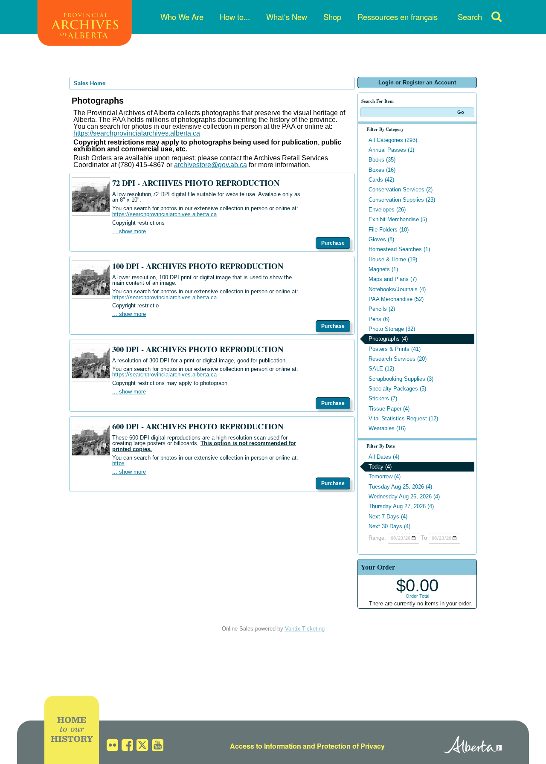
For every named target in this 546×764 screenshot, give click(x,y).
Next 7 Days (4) (388, 516)
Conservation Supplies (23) (402, 200)
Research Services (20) (398, 359)
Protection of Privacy (351, 746)
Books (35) (382, 159)
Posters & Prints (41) (395, 349)
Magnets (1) (383, 269)
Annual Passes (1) (391, 150)
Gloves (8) (381, 239)
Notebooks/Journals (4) (397, 289)
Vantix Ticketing (305, 628)
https (118, 463)
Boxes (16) (382, 170)
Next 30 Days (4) (389, 526)
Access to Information (265, 746)
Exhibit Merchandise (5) (398, 219)
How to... (235, 16)
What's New (286, 16)
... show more (129, 231)
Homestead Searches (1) (399, 249)
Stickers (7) (383, 398)
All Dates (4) (384, 457)
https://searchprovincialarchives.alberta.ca (136, 133)
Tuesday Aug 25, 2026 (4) (400, 486)
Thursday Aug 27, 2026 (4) (401, 506)
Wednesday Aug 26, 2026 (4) (404, 496)
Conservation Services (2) (401, 189)
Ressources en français (397, 16)
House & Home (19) (393, 259)
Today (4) (380, 466)
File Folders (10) (389, 229)
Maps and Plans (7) (393, 279)
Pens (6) (379, 319)
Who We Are (181, 16)
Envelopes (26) (387, 209)
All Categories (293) (393, 140)
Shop (332, 16)
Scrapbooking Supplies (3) (401, 379)
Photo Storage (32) (392, 329)
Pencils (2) (382, 309)
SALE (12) (381, 368)
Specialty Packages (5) (397, 388)
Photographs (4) (388, 339)
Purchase (333, 243)
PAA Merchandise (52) (396, 299)
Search (470, 16)
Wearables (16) (387, 428)
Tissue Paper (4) (389, 408)
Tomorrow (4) (385, 476)
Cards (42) (381, 180)
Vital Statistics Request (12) (403, 418)
